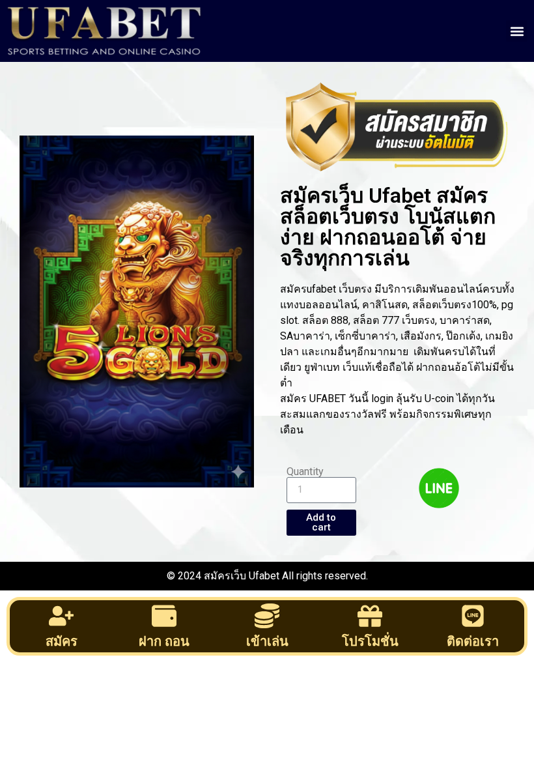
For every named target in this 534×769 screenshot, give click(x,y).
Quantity (305, 472)
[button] (516, 31)
